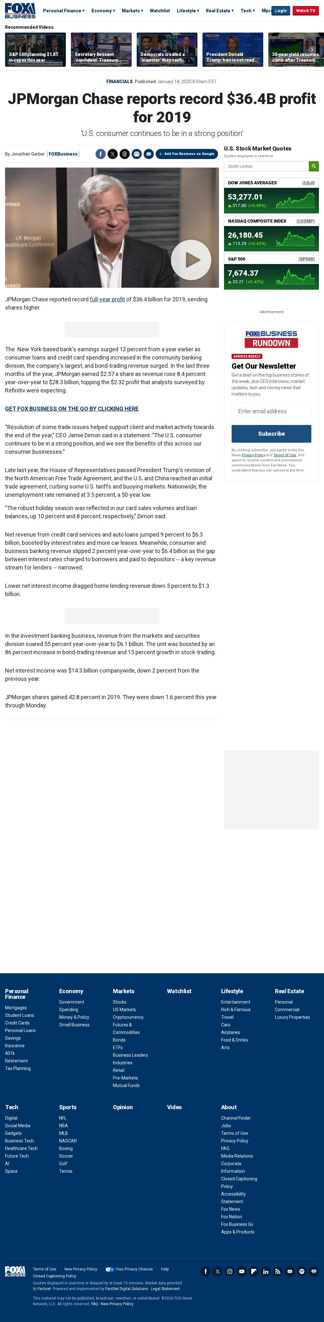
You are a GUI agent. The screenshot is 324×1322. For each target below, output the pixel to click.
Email (149, 154)
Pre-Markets (125, 1077)
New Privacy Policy (81, 1269)
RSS (278, 1271)
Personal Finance (62, 10)
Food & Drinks (234, 1039)
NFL (62, 1118)
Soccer (66, 1156)
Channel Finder (236, 1118)
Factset (44, 1289)
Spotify (302, 1271)
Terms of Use (284, 455)
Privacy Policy (253, 455)
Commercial (287, 1009)
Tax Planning (18, 1068)
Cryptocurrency (128, 1017)
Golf (63, 1163)
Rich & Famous (236, 1009)
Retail (118, 1070)
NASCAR (68, 1140)
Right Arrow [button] (312, 49)
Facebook (101, 154)
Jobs (226, 1125)
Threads (125, 154)
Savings (13, 1038)
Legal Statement (165, 1289)
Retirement (16, 1060)
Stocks (120, 1002)
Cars (225, 1024)
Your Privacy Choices (134, 1269)
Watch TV (305, 10)
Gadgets (13, 1133)
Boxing (66, 1148)
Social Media (17, 1125)
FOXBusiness (63, 154)
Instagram (230, 1271)
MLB (63, 1133)
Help (165, 1269)
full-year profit (107, 299)
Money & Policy (74, 1017)
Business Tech (19, 1140)
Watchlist (160, 10)
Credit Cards (17, 1022)
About (229, 1107)
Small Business (74, 1024)
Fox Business (20, 10)
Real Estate (218, 10)
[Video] (112, 228)
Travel (227, 1017)
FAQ (225, 1148)
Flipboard (254, 1271)
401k (10, 1053)
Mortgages (16, 1007)
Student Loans (19, 1015)
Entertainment (235, 1002)
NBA (63, 1125)
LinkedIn (266, 1271)
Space (11, 1171)
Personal (284, 1002)
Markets (131, 10)
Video (174, 1107)
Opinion (123, 1107)
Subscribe (271, 433)
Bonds (119, 1039)
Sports (68, 1107)
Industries (123, 1062)
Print (137, 154)
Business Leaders (130, 1055)
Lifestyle (186, 10)
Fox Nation (231, 1216)
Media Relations (237, 1156)
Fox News (230, 1209)
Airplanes (230, 1032)
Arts (225, 1047)
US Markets (124, 1009)
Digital (11, 1118)
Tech (246, 10)
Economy (101, 10)
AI (7, 1163)
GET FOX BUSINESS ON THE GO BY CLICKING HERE (72, 408)
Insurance (15, 1045)
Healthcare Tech (21, 1148)
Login (281, 10)
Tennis (65, 1171)
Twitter (113, 154)
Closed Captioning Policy (54, 1276)
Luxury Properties (292, 1017)
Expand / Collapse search (265, 11)
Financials (119, 81)
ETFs (118, 1047)
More (267, 10)
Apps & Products (237, 1231)
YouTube (242, 1271)
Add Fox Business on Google (189, 154)
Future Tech (17, 1156)
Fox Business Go (237, 1224)
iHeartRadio (314, 1271)
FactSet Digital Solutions (126, 1289)
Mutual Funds (126, 1085)
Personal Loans (20, 1030)
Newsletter (290, 1271)
